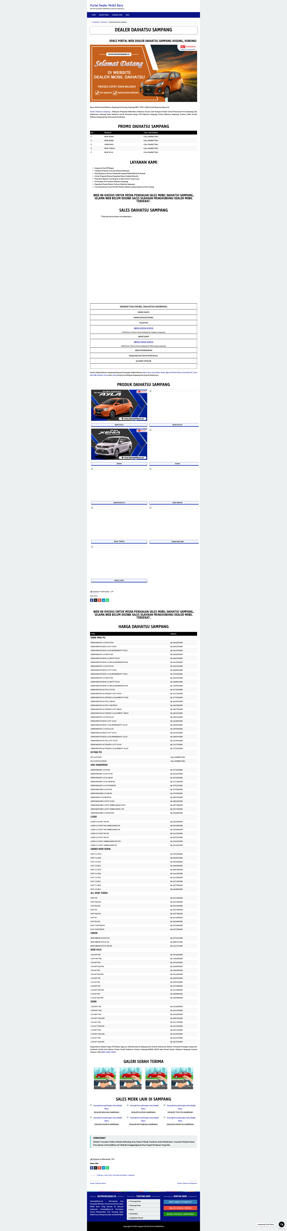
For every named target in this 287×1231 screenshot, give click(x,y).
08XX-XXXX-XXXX (143, 328)
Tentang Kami (135, 1201)
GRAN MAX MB (177, 542)
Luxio (114, 375)
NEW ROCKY (177, 425)
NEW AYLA (119, 425)
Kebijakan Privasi (136, 1218)
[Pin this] (99, 600)
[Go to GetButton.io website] (281, 1228)
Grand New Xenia (158, 372)
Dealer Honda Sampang (107, 1124)
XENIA (119, 464)
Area (132, 1209)
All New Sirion (175, 372)
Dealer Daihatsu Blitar (98, 1182)
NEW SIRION (177, 503)
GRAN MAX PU (119, 503)
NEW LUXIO (119, 580)
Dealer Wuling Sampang (106, 1112)
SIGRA (177, 464)
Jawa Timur (108, 1175)
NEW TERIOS (119, 541)
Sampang (131, 1175)
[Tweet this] (95, 600)
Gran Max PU (187, 372)
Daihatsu (100, 1175)
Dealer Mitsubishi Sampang (143, 1124)
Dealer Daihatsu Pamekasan (187, 1182)
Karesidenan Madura (120, 1175)
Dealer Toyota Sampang (180, 1112)
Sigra (168, 372)
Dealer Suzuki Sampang (143, 1112)
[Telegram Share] (103, 600)
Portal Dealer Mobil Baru (106, 5)
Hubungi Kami (135, 1205)
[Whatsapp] (107, 600)
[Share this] (91, 600)
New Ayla (147, 372)
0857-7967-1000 (178, 41)
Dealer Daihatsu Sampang (100, 112)
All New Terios (102, 375)
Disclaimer (134, 1214)
